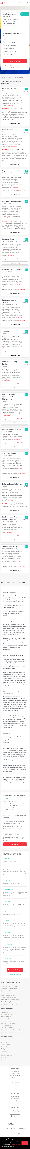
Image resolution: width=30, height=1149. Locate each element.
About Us (15, 1084)
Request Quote (15, 1100)
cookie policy (16, 1144)
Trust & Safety (15, 1098)
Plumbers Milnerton (6, 1012)
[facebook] (11, 1133)
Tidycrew (5, 331)
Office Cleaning (10, 42)
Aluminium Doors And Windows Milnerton (12, 1030)
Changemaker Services (10, 546)
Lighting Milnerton (6, 1025)
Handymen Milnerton (7, 1027)
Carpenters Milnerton (7, 1014)
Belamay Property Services (12, 484)
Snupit (3, 77)
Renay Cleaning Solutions (12, 430)
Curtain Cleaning (10, 51)
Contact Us (15, 1103)
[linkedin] (19, 1133)
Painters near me (6, 1051)
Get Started (15, 844)
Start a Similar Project (15, 970)
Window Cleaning (10, 45)
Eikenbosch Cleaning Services (9, 1004)
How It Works (15, 1096)
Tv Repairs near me (6, 1060)
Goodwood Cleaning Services (9, 988)
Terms (6, 1128)
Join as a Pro (15, 1073)
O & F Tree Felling (9, 453)
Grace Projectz (7, 130)
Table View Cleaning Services (9, 993)
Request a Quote (15, 123)
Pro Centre (15, 1078)
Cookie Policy (21, 1128)
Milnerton (9, 77)
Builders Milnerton (6, 1016)
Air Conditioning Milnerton (8, 1021)
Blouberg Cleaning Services (8, 997)
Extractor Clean (8, 239)
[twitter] (15, 1133)
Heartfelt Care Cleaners (11, 270)
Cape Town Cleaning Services (9, 986)
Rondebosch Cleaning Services (9, 991)
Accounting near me (6, 1058)
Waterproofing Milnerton (8, 1023)
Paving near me (5, 1049)
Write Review (21, 190)
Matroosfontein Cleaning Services (10, 999)
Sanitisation (9, 54)
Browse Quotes (15, 1071)
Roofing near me (5, 1053)
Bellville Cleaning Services (8, 995)
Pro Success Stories (15, 1075)
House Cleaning (10, 39)
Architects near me (6, 1055)
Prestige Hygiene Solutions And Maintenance (8, 397)
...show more (10, 105)
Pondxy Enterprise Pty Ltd (12, 201)
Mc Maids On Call (9, 89)
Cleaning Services (18, 77)
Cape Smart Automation (11, 171)
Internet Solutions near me (8, 1040)
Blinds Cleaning (10, 48)
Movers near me (5, 1044)
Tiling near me (5, 1042)
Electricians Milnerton (7, 1018)
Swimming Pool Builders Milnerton (10, 1032)
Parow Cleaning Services (8, 1002)
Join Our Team (15, 1087)
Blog (15, 1089)
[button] (28, 3)
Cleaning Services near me (8, 1046)
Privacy (13, 1128)
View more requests (15, 974)
